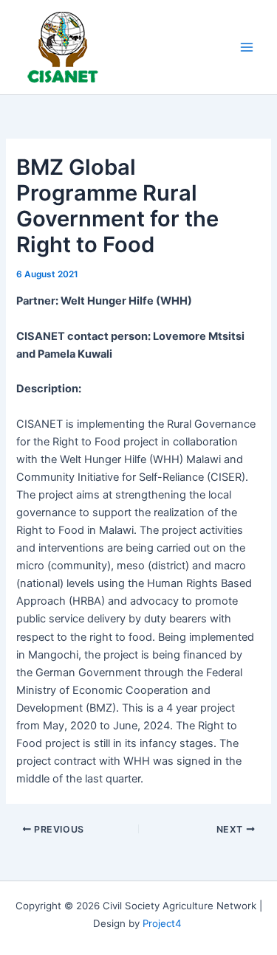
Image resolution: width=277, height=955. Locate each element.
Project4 (162, 923)
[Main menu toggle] (246, 47)
